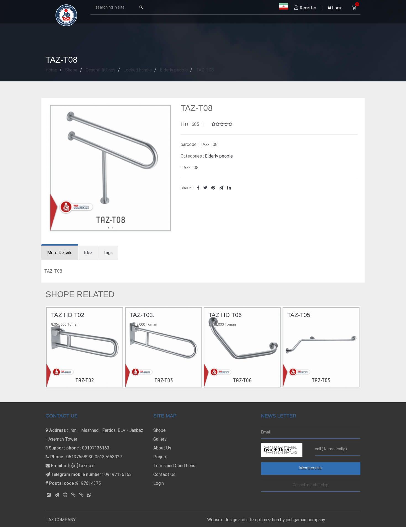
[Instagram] (49, 494)
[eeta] (81, 494)
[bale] (73, 494)
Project (160, 456)
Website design (222, 519)
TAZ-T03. (79, 315)
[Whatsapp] (89, 494)
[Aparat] (65, 494)
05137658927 (108, 456)
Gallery (160, 439)
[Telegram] (56, 494)
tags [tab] (108, 252)
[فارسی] (283, 7)
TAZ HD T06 (161, 315)
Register (307, 7)
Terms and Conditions (174, 465)
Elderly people (219, 156)
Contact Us (164, 474)
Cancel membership (310, 485)
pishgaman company (305, 519)
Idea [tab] (88, 252)
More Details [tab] (59, 252)
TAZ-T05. (236, 315)
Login (336, 7)
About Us (162, 448)
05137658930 (80, 456)
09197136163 (95, 448)
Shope (159, 430)
